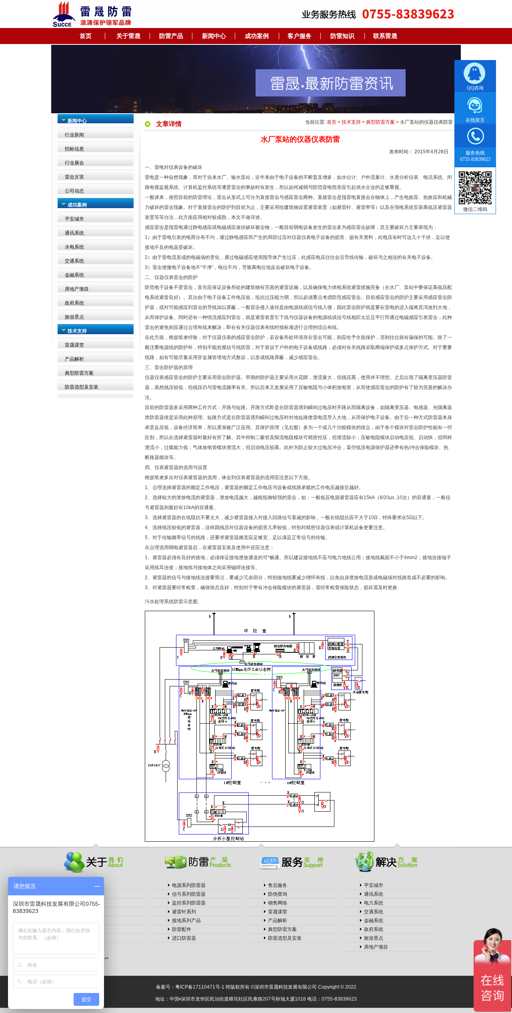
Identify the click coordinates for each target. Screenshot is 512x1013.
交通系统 (74, 261)
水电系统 (74, 247)
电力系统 (373, 903)
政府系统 (74, 303)
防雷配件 (181, 929)
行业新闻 (74, 135)
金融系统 (74, 275)
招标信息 (74, 149)
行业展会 (74, 163)
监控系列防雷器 (189, 903)
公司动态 (74, 191)
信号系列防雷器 (189, 894)
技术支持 (351, 122)
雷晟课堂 (74, 345)
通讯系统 (74, 233)
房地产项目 (77, 289)
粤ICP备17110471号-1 (199, 987)
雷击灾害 (74, 177)
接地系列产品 (186, 920)
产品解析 (74, 359)
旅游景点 (74, 317)
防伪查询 (277, 894)
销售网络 (277, 903)
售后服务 (277, 885)
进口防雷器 (184, 938)
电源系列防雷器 (189, 885)
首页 (331, 122)
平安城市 (74, 219)
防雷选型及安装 (81, 387)
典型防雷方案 (79, 373)
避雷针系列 (184, 912)
